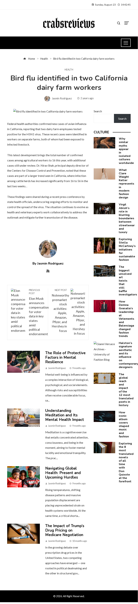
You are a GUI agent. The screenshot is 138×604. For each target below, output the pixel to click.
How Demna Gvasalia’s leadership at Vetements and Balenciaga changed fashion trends (126, 319)
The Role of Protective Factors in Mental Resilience (65, 357)
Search (98, 111)
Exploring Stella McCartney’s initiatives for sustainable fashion (127, 249)
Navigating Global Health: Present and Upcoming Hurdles (63, 473)
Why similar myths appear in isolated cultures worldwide (126, 151)
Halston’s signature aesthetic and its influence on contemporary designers (128, 355)
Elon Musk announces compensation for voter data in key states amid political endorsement (39, 312)
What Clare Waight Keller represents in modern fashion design (126, 184)
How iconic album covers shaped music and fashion (124, 424)
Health (69, 69)
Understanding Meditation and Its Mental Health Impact (64, 415)
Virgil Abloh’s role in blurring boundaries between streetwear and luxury (127, 218)
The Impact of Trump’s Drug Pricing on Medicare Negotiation (64, 530)
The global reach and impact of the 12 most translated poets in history (126, 389)
